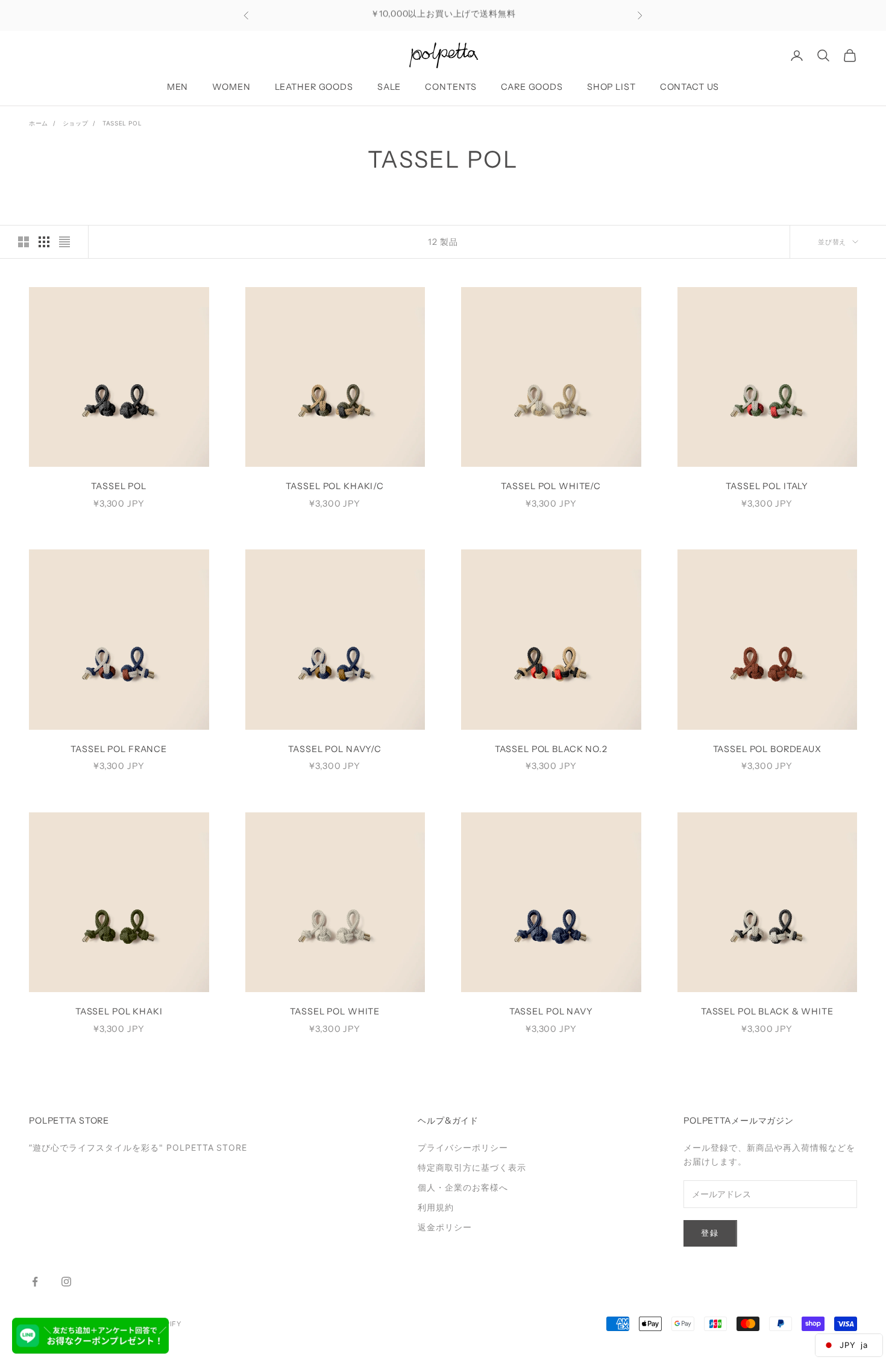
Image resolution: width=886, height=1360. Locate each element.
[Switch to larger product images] (23, 242)
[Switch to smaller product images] (44, 242)
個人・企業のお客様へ (463, 1187)
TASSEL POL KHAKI (119, 1011)
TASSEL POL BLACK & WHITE (767, 1011)
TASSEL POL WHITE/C (551, 486)
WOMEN (231, 86)
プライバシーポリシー (463, 1147)
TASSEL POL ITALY (767, 486)
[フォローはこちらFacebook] (35, 1282)
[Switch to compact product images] (64, 242)
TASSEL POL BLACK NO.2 (551, 749)
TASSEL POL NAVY (551, 1011)
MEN (178, 86)
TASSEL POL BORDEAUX (767, 749)
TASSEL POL (122, 123)
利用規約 (436, 1207)
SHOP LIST (611, 86)
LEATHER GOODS (314, 86)
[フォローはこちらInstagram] (66, 1282)
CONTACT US (690, 86)
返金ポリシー (445, 1227)
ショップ (75, 123)
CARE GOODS (532, 86)
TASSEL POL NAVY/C (335, 749)
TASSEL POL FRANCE (119, 749)
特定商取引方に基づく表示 (472, 1167)
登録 (710, 1233)
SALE (389, 86)
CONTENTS (451, 86)
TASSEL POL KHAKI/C (335, 486)
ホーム (38, 123)
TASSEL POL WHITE (335, 1011)
